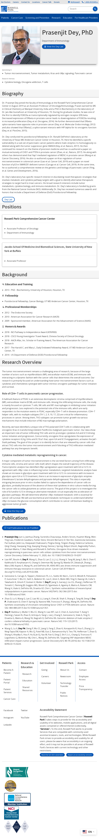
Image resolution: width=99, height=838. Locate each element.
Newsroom (65, 676)
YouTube (25, 717)
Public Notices (64, 694)
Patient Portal (7, 681)
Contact (83, 669)
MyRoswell (75, 2)
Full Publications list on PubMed (22, 528)
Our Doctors (5, 2)
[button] (95, 9)
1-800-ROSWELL (91, 2)
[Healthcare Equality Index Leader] (10, 791)
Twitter (24, 710)
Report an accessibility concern (80, 755)
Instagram (9, 717)
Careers (16, 2)
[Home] (9, 11)
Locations (36, 2)
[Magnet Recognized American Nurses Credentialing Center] (17, 777)
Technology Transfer (65, 685)
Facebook (8, 710)
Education (67, 18)
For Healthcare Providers (86, 18)
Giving (44, 669)
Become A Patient (8, 671)
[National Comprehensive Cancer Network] (17, 805)
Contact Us (25, 2)
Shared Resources (27, 689)
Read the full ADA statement (52, 755)
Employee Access (84, 678)
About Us (64, 669)
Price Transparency (85, 688)
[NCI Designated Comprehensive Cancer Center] (11, 818)
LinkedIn (8, 724)
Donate (57, 2)
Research (56, 18)
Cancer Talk (46, 2)
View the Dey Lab (54, 46)
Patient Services (8, 691)
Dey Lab (8, 199)
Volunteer (46, 683)
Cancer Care (17, 18)
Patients (5, 18)
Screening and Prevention (37, 18)
